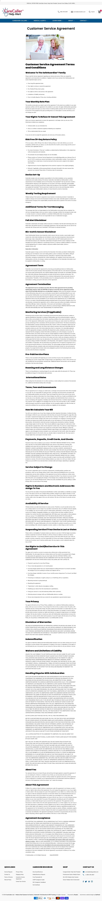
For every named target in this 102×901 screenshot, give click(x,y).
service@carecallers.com (79, 12)
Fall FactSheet (36, 885)
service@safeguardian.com (91, 872)
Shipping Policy (20, 874)
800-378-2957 (64, 12)
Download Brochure (38, 872)
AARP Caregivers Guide (38, 879)
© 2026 (29, 894)
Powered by (73, 894)
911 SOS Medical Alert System (70, 877)
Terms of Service (8, 877)
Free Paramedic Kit (37, 877)
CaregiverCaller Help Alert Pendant (71, 872)
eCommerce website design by (87, 894)
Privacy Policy (19, 872)
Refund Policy (7, 879)
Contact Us (7, 874)
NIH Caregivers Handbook (39, 882)
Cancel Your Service (21, 881)
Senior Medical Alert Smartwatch (71, 879)
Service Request (8, 872)
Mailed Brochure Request (39, 874)
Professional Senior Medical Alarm (71, 874)
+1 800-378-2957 (89, 874)
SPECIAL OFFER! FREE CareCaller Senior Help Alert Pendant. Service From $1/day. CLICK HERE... (51, 3)
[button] (20, 21)
